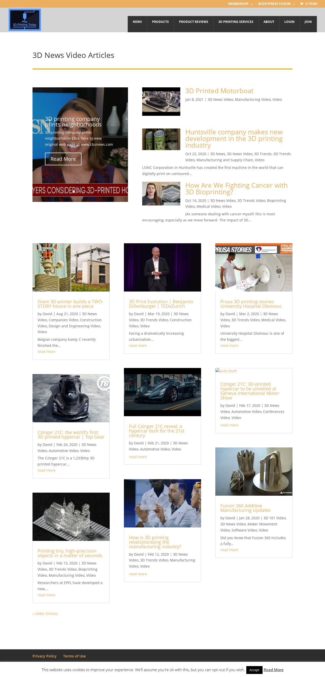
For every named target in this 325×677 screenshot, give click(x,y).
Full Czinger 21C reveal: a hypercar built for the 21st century (156, 430)
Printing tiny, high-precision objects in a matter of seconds (70, 553)
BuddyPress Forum (274, 4)
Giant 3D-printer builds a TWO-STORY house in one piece (71, 303)
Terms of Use (74, 656)
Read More (63, 158)
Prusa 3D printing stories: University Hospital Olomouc (251, 303)
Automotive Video (63, 450)
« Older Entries (45, 613)
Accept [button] (254, 670)
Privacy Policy (44, 656)
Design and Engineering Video (74, 326)
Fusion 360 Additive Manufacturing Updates (245, 508)
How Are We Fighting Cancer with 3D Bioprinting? (236, 188)
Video (277, 99)
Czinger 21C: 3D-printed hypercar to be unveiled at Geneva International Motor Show (249, 391)
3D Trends (263, 153)
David (47, 313)
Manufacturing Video (253, 99)
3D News (217, 153)
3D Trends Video (251, 200)
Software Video (244, 530)
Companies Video (63, 319)
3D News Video (220, 99)
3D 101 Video (275, 517)
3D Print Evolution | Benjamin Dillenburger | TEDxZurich (161, 303)
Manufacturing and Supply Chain (225, 159)
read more (46, 351)
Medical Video (208, 206)
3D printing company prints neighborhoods (73, 121)
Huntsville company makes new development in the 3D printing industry (234, 138)
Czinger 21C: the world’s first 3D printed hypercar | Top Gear (71, 434)
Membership (238, 4)
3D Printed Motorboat (219, 90)
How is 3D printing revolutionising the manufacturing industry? (155, 542)
